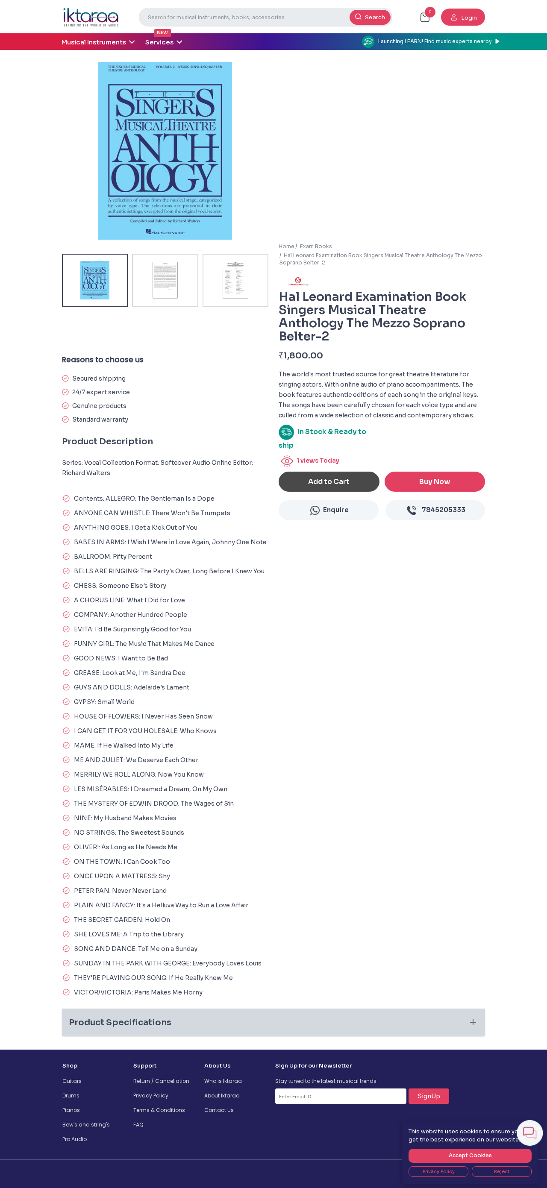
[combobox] (265, 17)
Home (286, 246)
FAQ (138, 1124)
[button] (273, 1022)
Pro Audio (74, 1139)
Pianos (71, 1110)
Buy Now (434, 481)
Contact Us (219, 1110)
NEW (162, 32)
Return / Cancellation (161, 1081)
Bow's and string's (86, 1124)
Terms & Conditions (159, 1110)
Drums (70, 1095)
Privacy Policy (150, 1095)
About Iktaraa (222, 1095)
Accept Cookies (470, 1155)
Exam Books (316, 246)
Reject (501, 1171)
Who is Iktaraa (223, 1081)
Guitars (72, 1081)
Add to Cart (329, 481)
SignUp (429, 1096)
